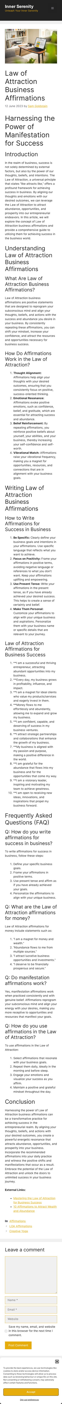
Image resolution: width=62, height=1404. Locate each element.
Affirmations (17, 1221)
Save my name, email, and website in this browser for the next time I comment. (32, 1331)
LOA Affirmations (20, 1226)
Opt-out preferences (29, 1399)
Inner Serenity (19, 6)
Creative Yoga (18, 1231)
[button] (57, 1361)
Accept (31, 1391)
